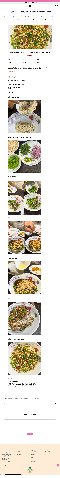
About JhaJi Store (48, 451)
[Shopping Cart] (57, 6)
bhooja (7, 398)
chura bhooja (31, 398)
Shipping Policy (19, 454)
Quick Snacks (36, 398)
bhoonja (10, 398)
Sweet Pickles (33, 457)
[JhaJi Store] (30, 6)
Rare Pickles (33, 461)
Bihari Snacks (16, 398)
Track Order (47, 450)
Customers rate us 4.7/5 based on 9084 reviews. (13, 474)
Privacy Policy (19, 450)
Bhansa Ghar (47, 454)
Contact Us (18, 455)
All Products (33, 458)
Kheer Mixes (33, 460)
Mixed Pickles (33, 454)
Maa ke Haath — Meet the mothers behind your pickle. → (29, 0)
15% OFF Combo (33, 451)
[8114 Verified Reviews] (30, 473)
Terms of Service (19, 451)
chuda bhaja (27, 398)
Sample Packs (33, 450)
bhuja (13, 398)
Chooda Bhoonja (22, 398)
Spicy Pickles (33, 455)
